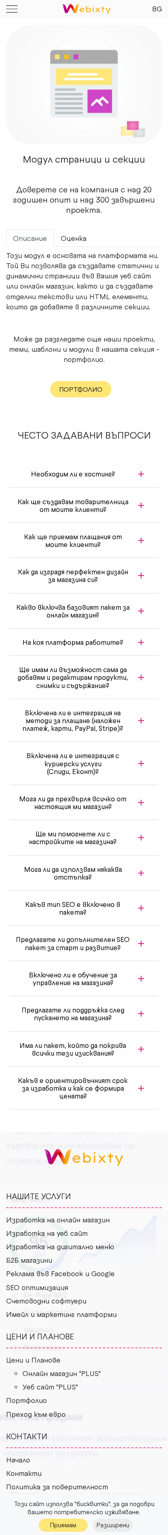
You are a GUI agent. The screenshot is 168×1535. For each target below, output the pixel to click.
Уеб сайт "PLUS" (50, 1387)
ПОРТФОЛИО (80, 389)
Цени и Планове (33, 1360)
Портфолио (26, 1400)
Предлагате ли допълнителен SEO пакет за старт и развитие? (73, 943)
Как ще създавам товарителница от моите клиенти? (73, 505)
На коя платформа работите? (72, 641)
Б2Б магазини (29, 1260)
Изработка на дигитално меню (60, 1246)
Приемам (63, 1525)
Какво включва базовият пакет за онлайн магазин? (73, 610)
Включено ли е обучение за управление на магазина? (73, 978)
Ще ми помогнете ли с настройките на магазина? (73, 837)
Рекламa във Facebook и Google (60, 1273)
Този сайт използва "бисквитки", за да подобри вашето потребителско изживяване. (84, 1508)
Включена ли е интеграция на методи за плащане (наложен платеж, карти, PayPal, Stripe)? (72, 720)
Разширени (113, 1525)
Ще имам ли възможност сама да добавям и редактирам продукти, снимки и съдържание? (73, 677)
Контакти (24, 1473)
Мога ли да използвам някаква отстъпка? (73, 873)
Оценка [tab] (73, 238)
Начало (18, 1459)
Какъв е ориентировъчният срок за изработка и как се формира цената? (73, 1088)
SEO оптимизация (37, 1287)
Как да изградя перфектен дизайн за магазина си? (73, 575)
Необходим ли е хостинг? (73, 473)
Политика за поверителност (57, 1486)
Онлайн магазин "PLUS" (61, 1373)
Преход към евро (36, 1414)
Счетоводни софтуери (46, 1301)
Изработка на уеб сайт (47, 1233)
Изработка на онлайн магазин (58, 1219)
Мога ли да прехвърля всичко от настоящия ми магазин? (72, 802)
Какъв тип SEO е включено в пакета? (72, 908)
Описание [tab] (30, 238)
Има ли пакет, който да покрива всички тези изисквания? (73, 1049)
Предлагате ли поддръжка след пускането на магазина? (73, 1013)
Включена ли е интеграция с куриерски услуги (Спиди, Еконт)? (73, 763)
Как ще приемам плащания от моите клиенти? (73, 540)
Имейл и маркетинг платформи (61, 1314)
